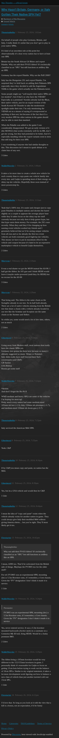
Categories (13, 723)
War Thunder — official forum (14, 3)
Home (4, 723)
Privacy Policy (7, 728)
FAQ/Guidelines (28, 723)
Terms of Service (44, 723)
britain (11, 24)
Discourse (16, 734)
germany (4, 24)
